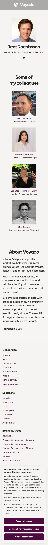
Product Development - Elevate (18, 448)
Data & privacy (9, 379)
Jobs (4, 359)
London (6, 418)
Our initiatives (9, 363)
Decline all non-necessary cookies (24, 529)
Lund (5, 406)
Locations (7, 367)
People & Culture (10, 452)
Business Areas (9, 371)
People (5, 375)
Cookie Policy (17, 497)
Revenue (6, 435)
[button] (43, 4)
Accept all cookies (24, 521)
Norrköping (8, 410)
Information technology (14, 444)
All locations (8, 422)
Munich (6, 398)
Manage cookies (10, 384)
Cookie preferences (24, 537)
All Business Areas (11, 460)
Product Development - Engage (18, 440)
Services (40, 52)
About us (6, 355)
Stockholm (7, 414)
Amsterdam (8, 402)
